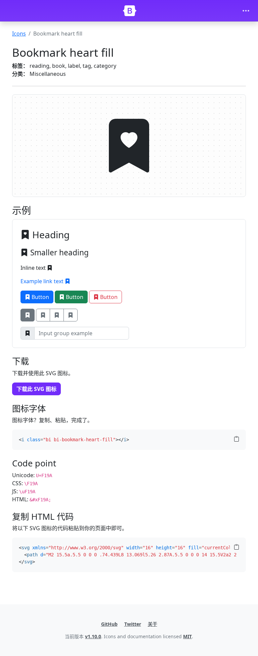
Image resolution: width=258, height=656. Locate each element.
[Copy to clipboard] (236, 439)
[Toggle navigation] (246, 10)
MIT (187, 636)
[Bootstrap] (129, 10)
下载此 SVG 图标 (36, 389)
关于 (152, 624)
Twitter (132, 624)
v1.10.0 (93, 636)
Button (39, 297)
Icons (19, 33)
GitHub (109, 624)
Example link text (42, 281)
